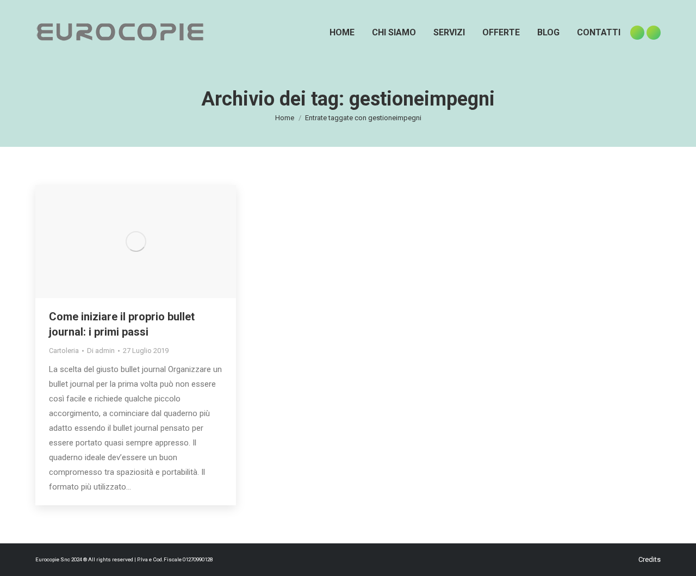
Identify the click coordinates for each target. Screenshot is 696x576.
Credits (649, 559)
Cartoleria (64, 350)
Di (101, 350)
